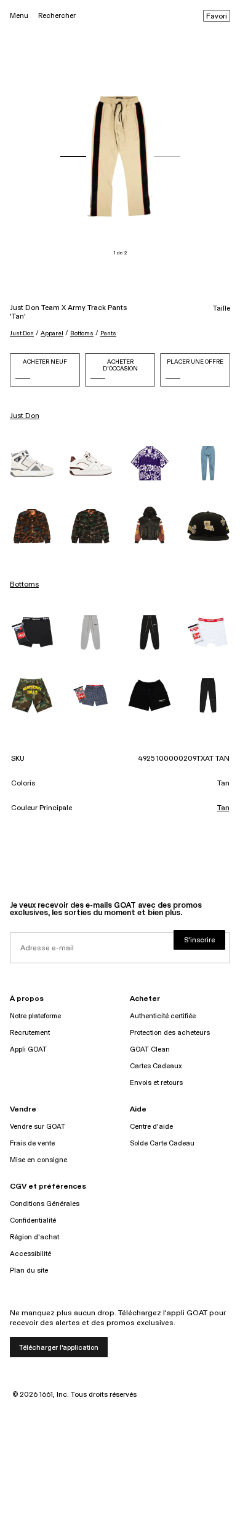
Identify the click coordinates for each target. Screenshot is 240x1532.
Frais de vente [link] (32, 1143)
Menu (19, 15)
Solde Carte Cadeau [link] (162, 1143)
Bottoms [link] (24, 584)
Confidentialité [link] (33, 1220)
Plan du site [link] (29, 1270)
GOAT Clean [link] (150, 1049)
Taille (221, 308)
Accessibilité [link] (30, 1253)
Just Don (22, 333)
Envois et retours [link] (156, 1082)
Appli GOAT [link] (28, 1049)
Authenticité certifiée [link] (163, 1016)
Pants (108, 333)
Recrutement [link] (30, 1032)
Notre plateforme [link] (35, 1016)
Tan (223, 808)
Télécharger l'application (58, 1347)
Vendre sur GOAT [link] (37, 1126)
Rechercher (57, 15)
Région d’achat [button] (34, 1237)
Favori (216, 16)
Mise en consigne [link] (38, 1160)
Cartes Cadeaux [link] (156, 1066)
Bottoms (82, 333)
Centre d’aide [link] (151, 1126)
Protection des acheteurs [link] (170, 1032)
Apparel (52, 333)
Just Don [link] (24, 416)
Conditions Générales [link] (44, 1203)
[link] (32, 463)
